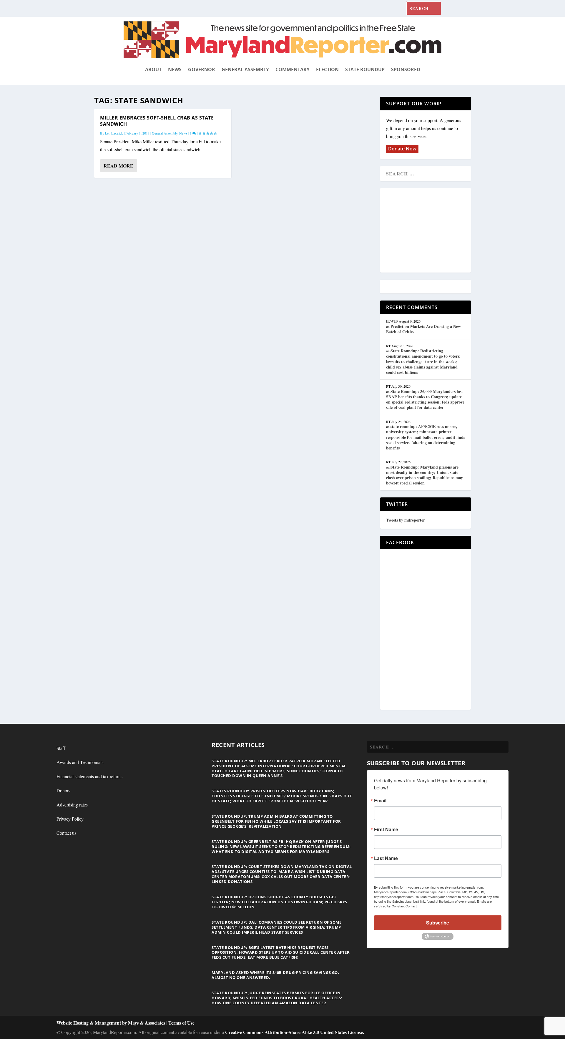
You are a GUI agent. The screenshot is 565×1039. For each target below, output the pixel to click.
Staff (60, 748)
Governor (201, 69)
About (153, 69)
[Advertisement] (429, 231)
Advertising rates (72, 804)
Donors (63, 790)
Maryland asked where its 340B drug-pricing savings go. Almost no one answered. (275, 975)
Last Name (386, 858)
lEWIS (392, 321)
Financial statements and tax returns (89, 776)
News (175, 69)
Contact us (66, 833)
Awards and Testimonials (79, 762)
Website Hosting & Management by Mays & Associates (111, 1022)
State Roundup (365, 69)
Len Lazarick (114, 133)
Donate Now (402, 148)
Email (380, 800)
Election (327, 69)
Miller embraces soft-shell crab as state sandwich (157, 120)
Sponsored (405, 69)
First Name (386, 829)
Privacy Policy (70, 819)
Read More (118, 165)
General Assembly (245, 69)
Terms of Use (181, 1022)
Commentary (292, 69)
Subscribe (437, 922)
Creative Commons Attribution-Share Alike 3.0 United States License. (294, 1032)
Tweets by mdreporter (405, 520)
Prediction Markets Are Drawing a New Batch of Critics (423, 329)
